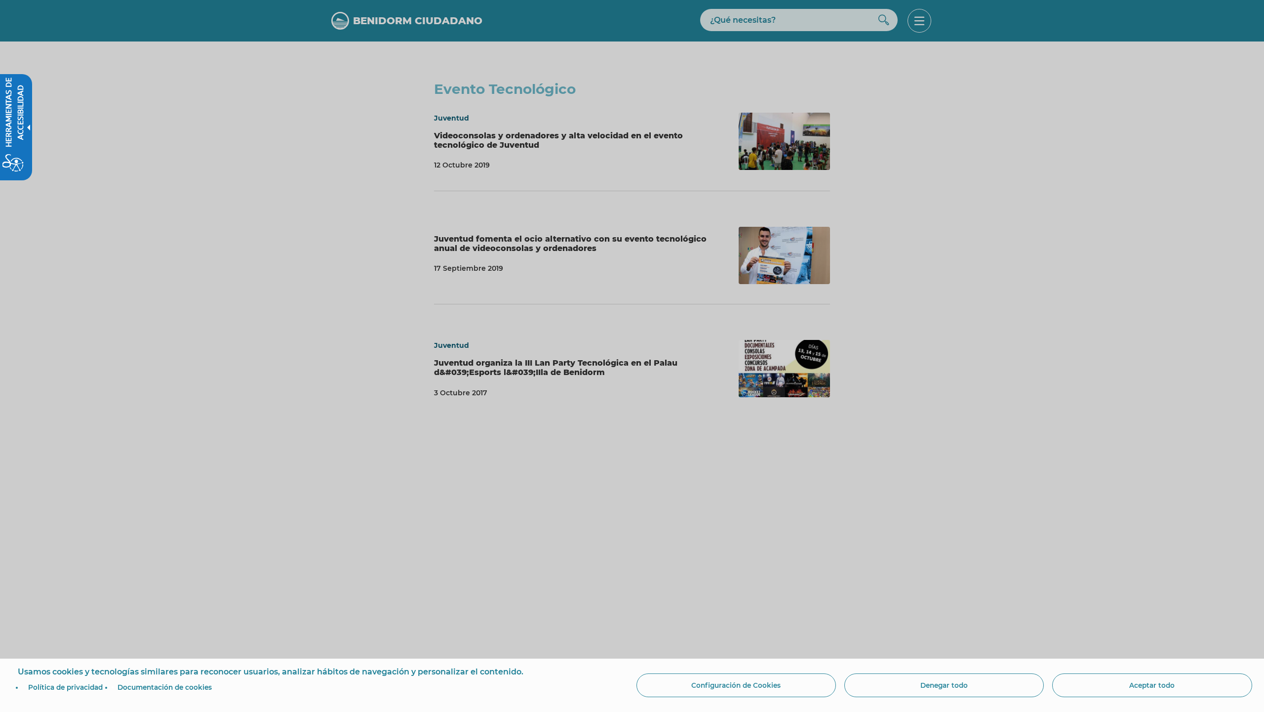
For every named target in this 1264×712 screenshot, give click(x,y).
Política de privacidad (65, 687)
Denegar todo (944, 685)
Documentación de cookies (165, 687)
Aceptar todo (1152, 685)
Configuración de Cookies (736, 685)
